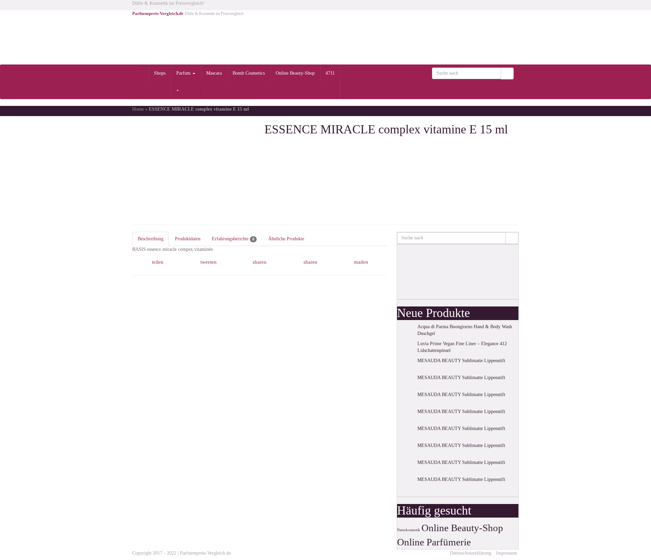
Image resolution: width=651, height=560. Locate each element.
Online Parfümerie (434, 542)
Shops (159, 73)
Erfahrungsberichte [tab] (233, 239)
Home (138, 109)
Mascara (214, 73)
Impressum (506, 553)
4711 (330, 73)
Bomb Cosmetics (249, 73)
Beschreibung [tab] (150, 238)
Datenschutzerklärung (470, 553)
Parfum (184, 73)
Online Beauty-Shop (295, 73)
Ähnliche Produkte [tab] (286, 238)
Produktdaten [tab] (187, 238)
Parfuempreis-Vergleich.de (205, 553)
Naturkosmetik (408, 530)
